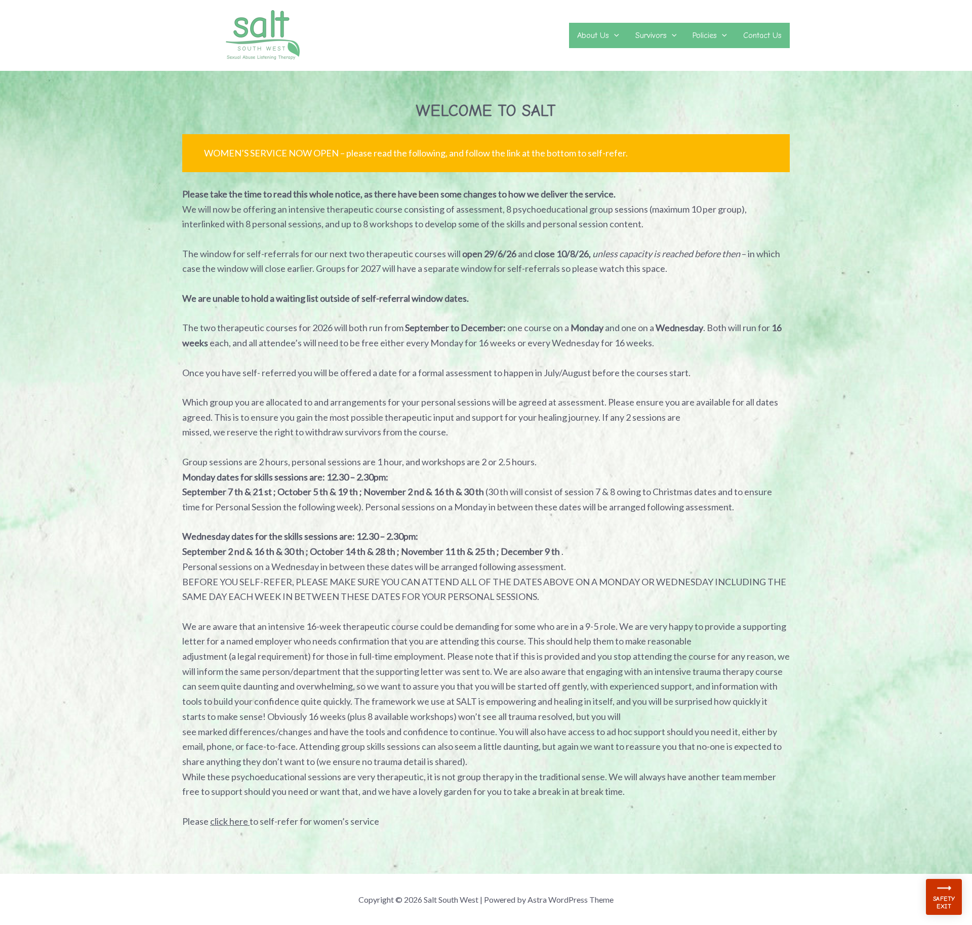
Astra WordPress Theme (571, 899)
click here (230, 821)
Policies (705, 35)
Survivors (651, 35)
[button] (614, 35)
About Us (593, 35)
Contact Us (762, 35)
